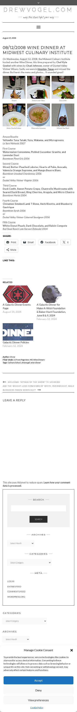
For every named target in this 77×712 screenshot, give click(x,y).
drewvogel (25, 362)
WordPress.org (16, 596)
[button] (71, 650)
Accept (38, 680)
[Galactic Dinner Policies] (18, 332)
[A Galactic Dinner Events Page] (18, 294)
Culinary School (14, 362)
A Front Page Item (21, 360)
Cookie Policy (36, 707)
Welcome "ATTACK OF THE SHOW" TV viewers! (34, 382)
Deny (38, 690)
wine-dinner (36, 362)
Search (38, 519)
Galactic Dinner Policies (16, 342)
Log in (10, 581)
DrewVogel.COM (38, 10)
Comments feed (16, 591)
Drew (12, 357)
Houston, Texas (46, 69)
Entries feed (14, 586)
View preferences (38, 700)
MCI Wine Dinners (37, 360)
